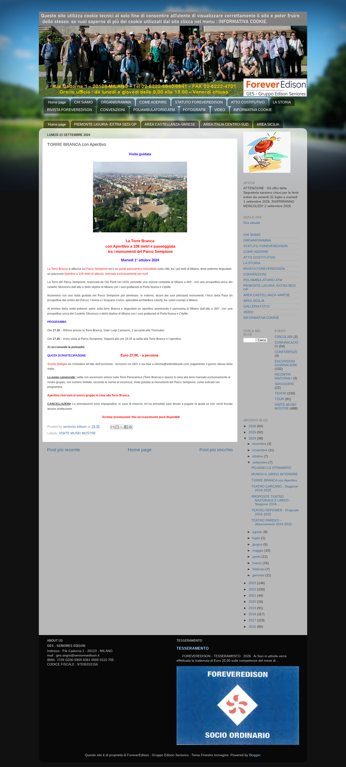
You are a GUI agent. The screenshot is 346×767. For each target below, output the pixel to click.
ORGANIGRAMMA (116, 102)
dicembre (259, 444)
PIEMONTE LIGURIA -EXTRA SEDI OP (105, 124)
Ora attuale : (252, 223)
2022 (253, 589)
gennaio (258, 575)
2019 (253, 608)
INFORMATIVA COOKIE (252, 110)
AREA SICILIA (268, 124)
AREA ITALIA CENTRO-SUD (226, 124)
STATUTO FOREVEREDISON (199, 102)
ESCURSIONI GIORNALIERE (286, 363)
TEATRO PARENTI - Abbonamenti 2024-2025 (271, 522)
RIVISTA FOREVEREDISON (69, 110)
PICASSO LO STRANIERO (271, 468)
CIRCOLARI (284, 337)
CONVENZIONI (112, 110)
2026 (253, 426)
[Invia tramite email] (112, 427)
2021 (253, 595)
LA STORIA (282, 102)
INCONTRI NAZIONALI (283, 376)
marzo (257, 563)
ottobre (258, 456)
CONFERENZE (286, 352)
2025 (253, 432)
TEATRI (280, 393)
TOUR (279, 399)
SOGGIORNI (284, 384)
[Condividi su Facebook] (126, 427)
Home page (57, 102)
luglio (256, 538)
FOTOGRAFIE (194, 110)
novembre (260, 450)
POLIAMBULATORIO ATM (154, 110)
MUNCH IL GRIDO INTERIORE (274, 474)
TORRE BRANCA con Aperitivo (274, 480)
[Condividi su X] (121, 427)
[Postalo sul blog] (117, 427)
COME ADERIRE (153, 102)
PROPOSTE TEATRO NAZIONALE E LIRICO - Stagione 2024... (271, 500)
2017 (253, 620)
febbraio (259, 569)
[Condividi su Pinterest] (130, 427)
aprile (257, 556)
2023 (253, 583)
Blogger (254, 755)
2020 (253, 601)
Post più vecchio (216, 449)
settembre (260, 462)
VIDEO (219, 110)
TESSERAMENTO (193, 648)
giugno (257, 544)
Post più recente (63, 449)
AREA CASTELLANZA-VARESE (170, 124)
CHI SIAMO (83, 102)
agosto (257, 532)
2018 (253, 614)
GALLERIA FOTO (256, 306)
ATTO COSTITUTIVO (248, 102)
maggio (258, 550)
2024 (253, 438)
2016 (253, 626)
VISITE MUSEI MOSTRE (77, 433)
